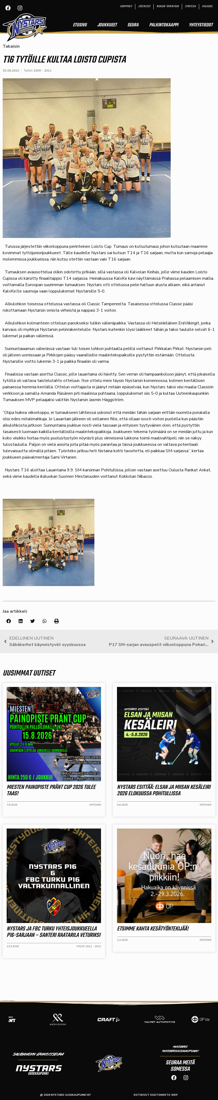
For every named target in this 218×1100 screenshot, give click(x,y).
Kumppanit (126, 6)
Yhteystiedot (201, 25)
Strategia (190, 6)
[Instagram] (20, 8)
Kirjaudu (207, 6)
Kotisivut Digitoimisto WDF (156, 1095)
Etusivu (80, 25)
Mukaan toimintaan (168, 6)
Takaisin (11, 46)
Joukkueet (107, 25)
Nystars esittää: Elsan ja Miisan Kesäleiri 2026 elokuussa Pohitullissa (163, 790)
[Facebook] (8, 8)
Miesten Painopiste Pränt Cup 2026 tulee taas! (51, 790)
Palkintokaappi (163, 25)
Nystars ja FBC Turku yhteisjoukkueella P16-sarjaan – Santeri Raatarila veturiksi (53, 932)
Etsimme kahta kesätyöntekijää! (152, 928)
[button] (9, 621)
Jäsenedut (144, 6)
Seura (133, 25)
